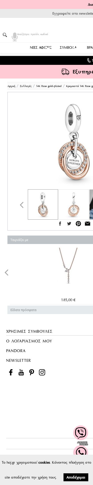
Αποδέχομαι (75, 477)
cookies (44, 462)
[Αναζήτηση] (6, 35)
